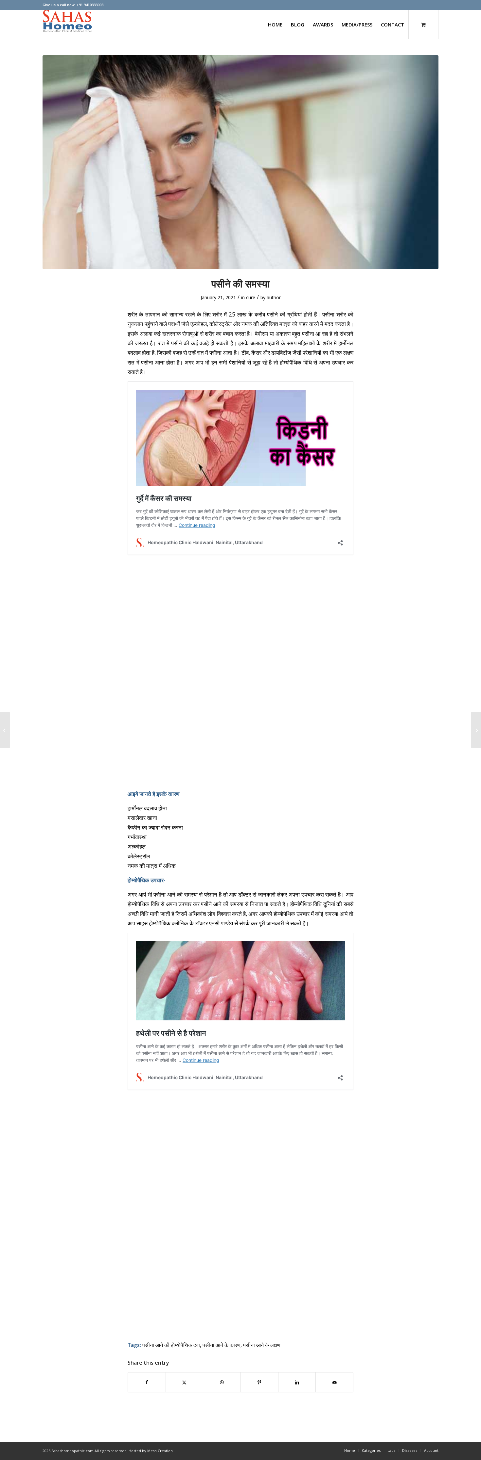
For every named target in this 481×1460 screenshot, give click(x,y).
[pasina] (240, 162)
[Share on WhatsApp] (221, 1382)
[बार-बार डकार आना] (476, 730)
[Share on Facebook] (147, 1382)
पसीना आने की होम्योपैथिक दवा (171, 1345)
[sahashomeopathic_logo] (67, 24)
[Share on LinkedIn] (297, 1382)
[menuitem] (275, 24)
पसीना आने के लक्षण (261, 1345)
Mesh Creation (160, 1450)
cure (250, 297)
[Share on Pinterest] (259, 1382)
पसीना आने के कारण (221, 1345)
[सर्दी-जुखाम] (5, 730)
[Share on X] (184, 1382)
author (274, 297)
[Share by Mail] (334, 1382)
